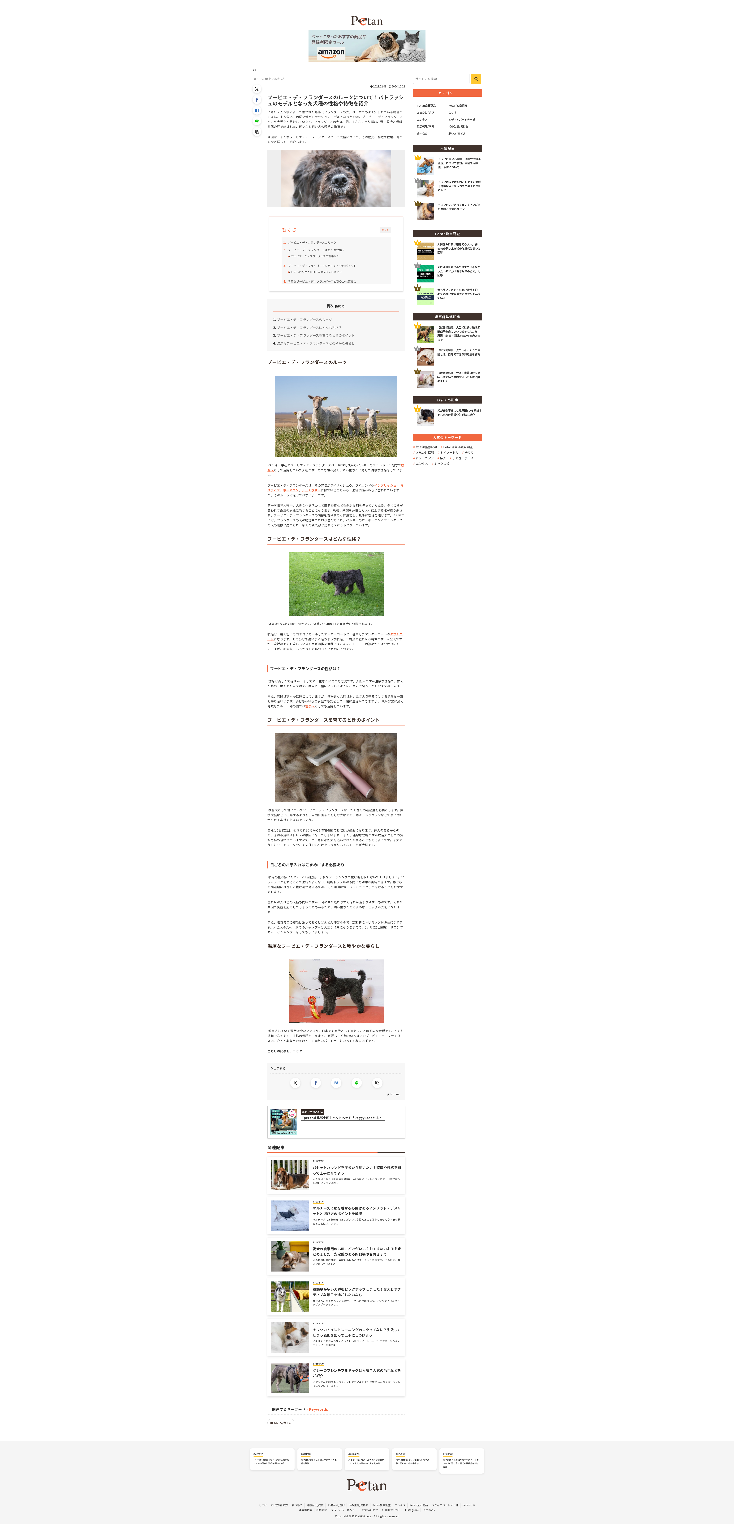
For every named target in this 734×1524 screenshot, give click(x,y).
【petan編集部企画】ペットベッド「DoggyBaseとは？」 (343, 1117)
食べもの (297, 1505)
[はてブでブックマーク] (257, 110)
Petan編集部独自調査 (458, 447)
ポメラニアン (425, 458)
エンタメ (422, 463)
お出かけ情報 (425, 452)
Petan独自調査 (381, 1505)
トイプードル (449, 452)
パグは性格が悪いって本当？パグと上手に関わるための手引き (413, 1461)
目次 (330, 305)
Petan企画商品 (418, 1505)
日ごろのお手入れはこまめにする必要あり (316, 272)
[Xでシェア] (257, 88)
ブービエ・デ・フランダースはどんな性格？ (316, 250)
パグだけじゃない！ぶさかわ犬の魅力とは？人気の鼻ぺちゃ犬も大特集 (366, 1461)
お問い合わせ (370, 1510)
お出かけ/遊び (336, 1505)
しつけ (263, 1505)
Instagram (412, 1510)
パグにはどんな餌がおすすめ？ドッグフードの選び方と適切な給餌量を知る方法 (461, 1463)
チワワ (469, 452)
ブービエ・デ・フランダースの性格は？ (315, 256)
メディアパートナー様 (445, 1505)
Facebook (429, 1510)
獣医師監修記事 (426, 447)
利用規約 (321, 1510)
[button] (257, 131)
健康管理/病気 (315, 1505)
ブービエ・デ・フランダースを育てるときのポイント (322, 266)
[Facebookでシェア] (257, 99)
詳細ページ (447, 246)
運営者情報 (305, 1510)
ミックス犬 (441, 463)
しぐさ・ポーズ (462, 458)
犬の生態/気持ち (358, 1505)
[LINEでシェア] (257, 120)
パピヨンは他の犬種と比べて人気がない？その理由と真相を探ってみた (271, 1461)
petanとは (468, 1505)
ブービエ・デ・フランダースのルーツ (312, 242)
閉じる (385, 229)
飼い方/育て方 (282, 1423)
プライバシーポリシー (344, 1510)
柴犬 (443, 458)
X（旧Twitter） (391, 1510)
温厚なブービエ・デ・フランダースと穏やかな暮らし (322, 281)
